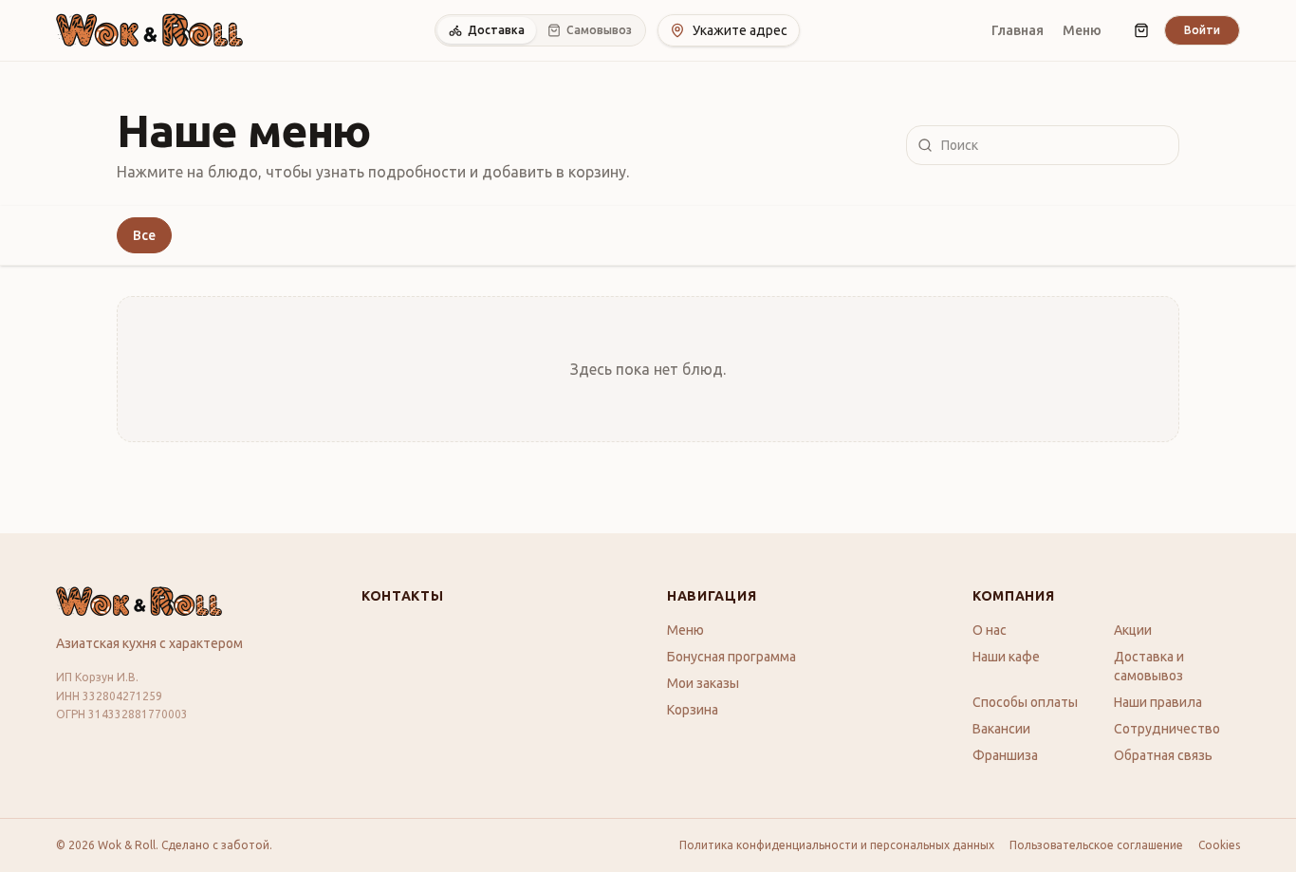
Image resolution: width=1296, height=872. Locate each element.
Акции (1133, 630)
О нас (989, 630)
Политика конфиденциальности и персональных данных (836, 845)
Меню (1082, 30)
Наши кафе (1006, 656)
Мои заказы (703, 683)
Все (144, 235)
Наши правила (1158, 702)
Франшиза (1005, 755)
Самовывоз (599, 30)
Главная (1017, 30)
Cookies (1219, 845)
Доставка (496, 30)
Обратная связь (1163, 755)
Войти (1202, 30)
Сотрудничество (1167, 728)
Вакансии (1001, 728)
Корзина (692, 709)
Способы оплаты (1025, 702)
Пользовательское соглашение (1096, 845)
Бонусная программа (731, 656)
